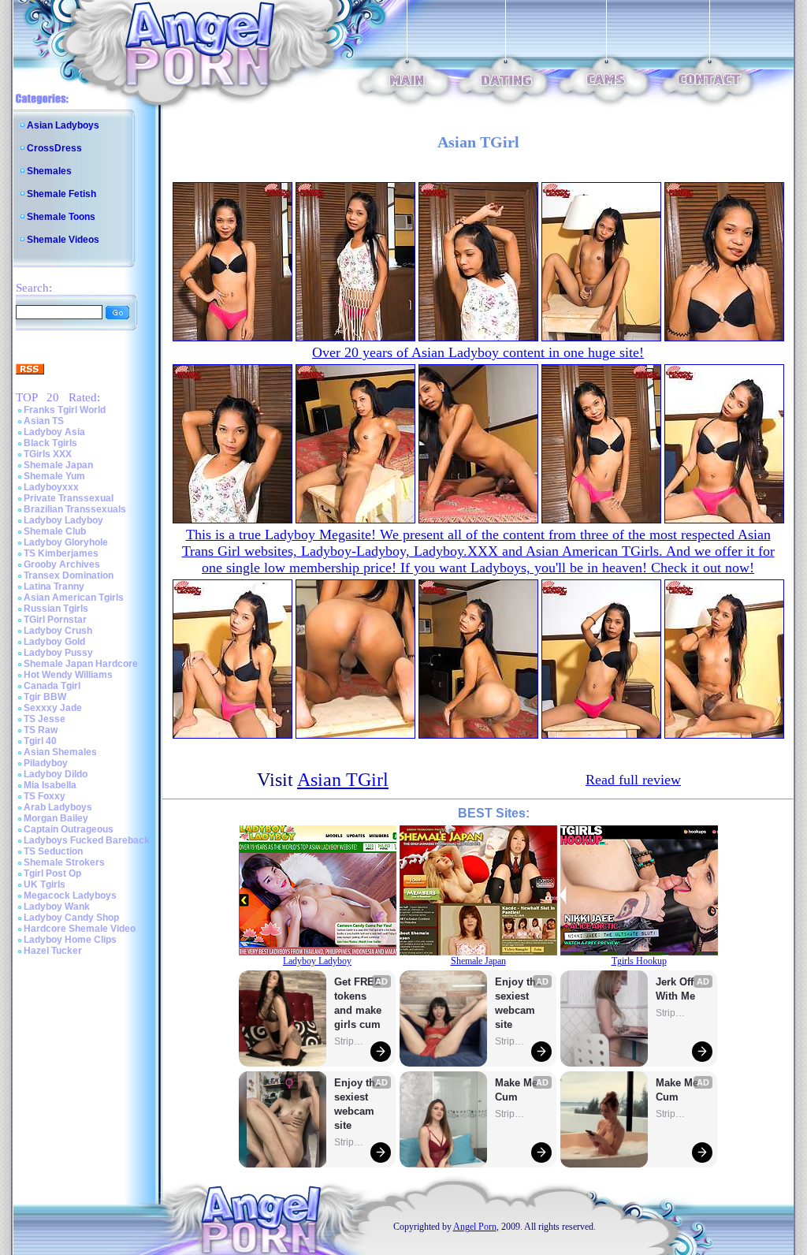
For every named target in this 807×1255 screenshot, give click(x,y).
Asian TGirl (343, 779)
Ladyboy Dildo (55, 774)
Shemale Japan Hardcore (81, 663)
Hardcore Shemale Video (80, 928)
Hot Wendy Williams (68, 674)
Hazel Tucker (53, 950)
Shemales (49, 171)
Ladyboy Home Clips (70, 939)
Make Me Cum (518, 1090)
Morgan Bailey (56, 818)
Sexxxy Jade (53, 707)
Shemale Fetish (61, 193)
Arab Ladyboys (58, 807)
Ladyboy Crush (58, 630)
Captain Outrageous (68, 829)
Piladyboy (46, 763)
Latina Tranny (54, 586)
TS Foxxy (44, 796)
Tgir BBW (45, 696)
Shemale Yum (54, 476)
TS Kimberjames (61, 553)
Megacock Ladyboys (70, 895)
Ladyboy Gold (54, 641)
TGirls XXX (48, 454)
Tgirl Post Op (52, 873)
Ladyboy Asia (54, 432)
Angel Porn (474, 1226)
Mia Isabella (50, 785)
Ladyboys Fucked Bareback (87, 840)
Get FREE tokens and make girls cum (357, 1003)
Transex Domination (68, 575)
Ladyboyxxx (51, 487)
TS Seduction (53, 851)
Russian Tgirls (56, 608)
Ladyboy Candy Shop (71, 917)
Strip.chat (350, 1041)
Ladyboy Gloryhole (66, 542)
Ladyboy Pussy (58, 652)
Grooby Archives (62, 564)
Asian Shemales (60, 752)
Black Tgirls (50, 443)
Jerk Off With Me (676, 989)
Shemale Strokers (64, 862)
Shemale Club (55, 531)
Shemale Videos (63, 239)
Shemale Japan (58, 465)
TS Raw (41, 729)
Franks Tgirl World (65, 409)
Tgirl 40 (40, 741)
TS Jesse (44, 718)
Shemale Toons (61, 216)
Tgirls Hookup (639, 960)
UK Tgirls (44, 884)
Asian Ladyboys (63, 125)
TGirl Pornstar (55, 619)
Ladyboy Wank (57, 906)
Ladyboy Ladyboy (63, 520)
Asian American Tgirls (74, 597)
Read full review (633, 780)
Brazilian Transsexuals (75, 509)
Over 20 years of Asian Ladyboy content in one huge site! (478, 352)
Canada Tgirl (52, 685)
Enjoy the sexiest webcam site (357, 1104)
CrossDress (54, 148)
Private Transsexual (68, 498)
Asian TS (44, 420)
